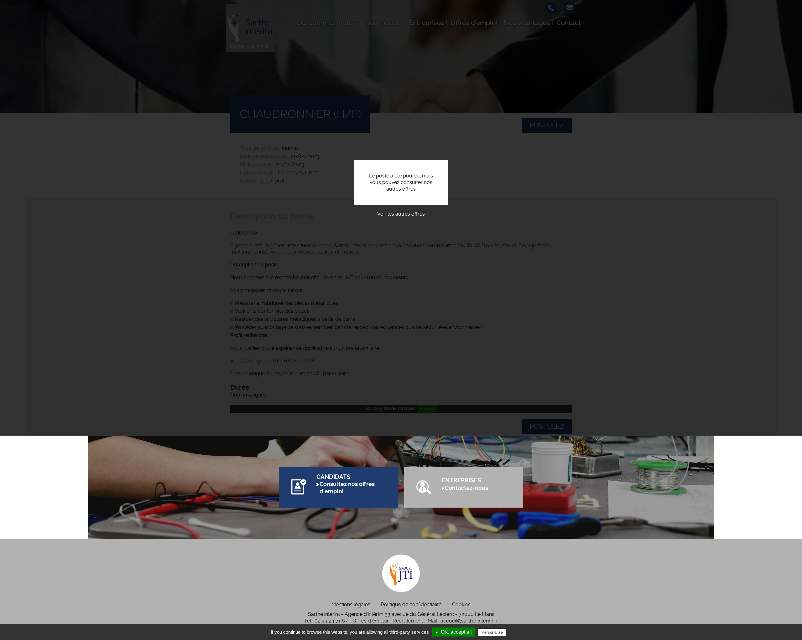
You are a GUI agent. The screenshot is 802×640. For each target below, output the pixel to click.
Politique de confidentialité (411, 604)
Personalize (492, 632)
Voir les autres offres (401, 214)
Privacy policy (522, 632)
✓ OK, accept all (453, 632)
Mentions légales (350, 604)
